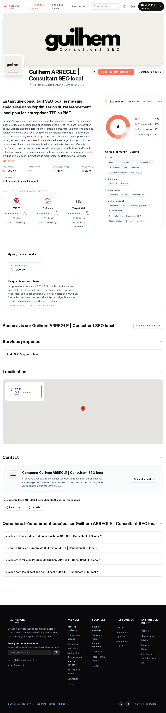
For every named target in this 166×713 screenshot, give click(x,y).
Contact (145, 630)
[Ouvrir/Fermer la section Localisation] (160, 371)
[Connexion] (133, 6)
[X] (120, 704)
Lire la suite (9, 160)
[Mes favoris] (125, 6)
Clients (159, 101)
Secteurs (147, 101)
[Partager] (93, 72)
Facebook (14, 507)
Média (120, 627)
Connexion (72, 678)
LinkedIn (36, 507)
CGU (143, 663)
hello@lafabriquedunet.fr (21, 660)
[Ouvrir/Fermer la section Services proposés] (160, 341)
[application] (118, 127)
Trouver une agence (148, 6)
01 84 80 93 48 (16, 664)
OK (56, 652)
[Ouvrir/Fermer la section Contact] (160, 457)
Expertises (134, 101)
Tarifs (70, 684)
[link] (116, 72)
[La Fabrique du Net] (11, 6)
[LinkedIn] (127, 704)
